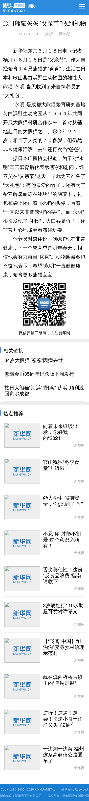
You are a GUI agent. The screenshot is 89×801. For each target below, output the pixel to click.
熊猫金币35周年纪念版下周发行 (39, 374)
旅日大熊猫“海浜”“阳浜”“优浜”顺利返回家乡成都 (44, 390)
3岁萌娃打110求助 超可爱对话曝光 (63, 608)
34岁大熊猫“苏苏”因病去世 (33, 360)
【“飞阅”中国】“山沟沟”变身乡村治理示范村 (63, 647)
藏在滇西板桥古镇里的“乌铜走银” (63, 680)
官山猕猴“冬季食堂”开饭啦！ (61, 465)
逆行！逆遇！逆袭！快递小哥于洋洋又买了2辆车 (63, 719)
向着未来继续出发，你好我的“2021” (60, 432)
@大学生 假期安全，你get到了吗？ (64, 501)
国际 (32, 4)
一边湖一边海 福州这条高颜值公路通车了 (63, 755)
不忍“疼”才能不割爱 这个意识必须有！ (62, 540)
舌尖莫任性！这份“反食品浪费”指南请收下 (63, 575)
